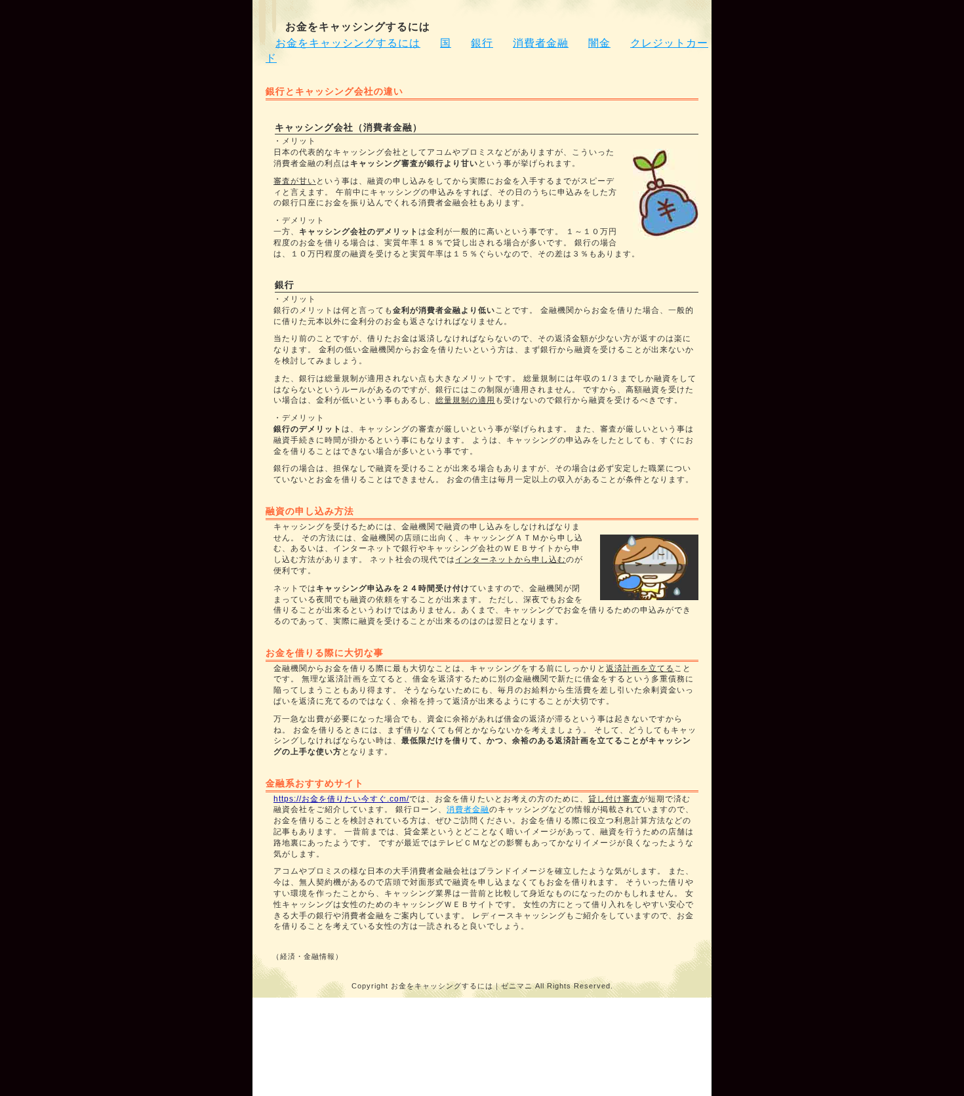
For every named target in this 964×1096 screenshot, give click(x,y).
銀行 (482, 43)
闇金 (599, 43)
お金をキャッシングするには (347, 43)
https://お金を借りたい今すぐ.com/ (341, 798)
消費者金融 (541, 43)
